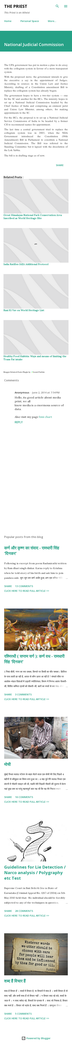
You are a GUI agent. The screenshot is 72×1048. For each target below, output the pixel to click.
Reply (19, 422)
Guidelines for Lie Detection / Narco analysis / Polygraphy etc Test (35, 872)
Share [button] (60, 165)
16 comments (24, 797)
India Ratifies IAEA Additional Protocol (25, 264)
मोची (7, 764)
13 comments (24, 586)
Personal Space (29, 21)
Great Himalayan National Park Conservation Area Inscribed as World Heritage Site (32, 217)
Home (7, 21)
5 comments (23, 1013)
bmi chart (45, 417)
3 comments (23, 694)
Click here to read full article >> (26, 590)
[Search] (57, 6)
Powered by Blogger (38, 1038)
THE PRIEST (15, 6)
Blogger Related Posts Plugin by (17, 372)
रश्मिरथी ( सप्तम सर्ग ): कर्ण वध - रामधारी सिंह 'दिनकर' (34, 658)
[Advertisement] (36, 499)
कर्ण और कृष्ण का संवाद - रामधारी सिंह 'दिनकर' (31, 550)
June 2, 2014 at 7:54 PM (46, 392)
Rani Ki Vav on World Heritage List (23, 310)
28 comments (24, 911)
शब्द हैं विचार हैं (15, 981)
